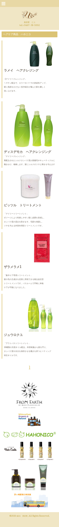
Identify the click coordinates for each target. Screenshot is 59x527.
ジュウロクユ (13, 335)
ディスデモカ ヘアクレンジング (27, 152)
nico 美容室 (22, 516)
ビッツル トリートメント (23, 205)
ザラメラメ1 (13, 267)
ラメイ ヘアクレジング (21, 71)
